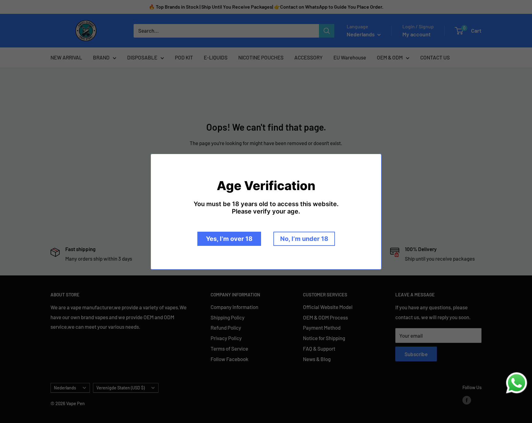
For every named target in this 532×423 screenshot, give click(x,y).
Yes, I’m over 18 (229, 238)
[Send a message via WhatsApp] (516, 383)
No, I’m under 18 (304, 238)
